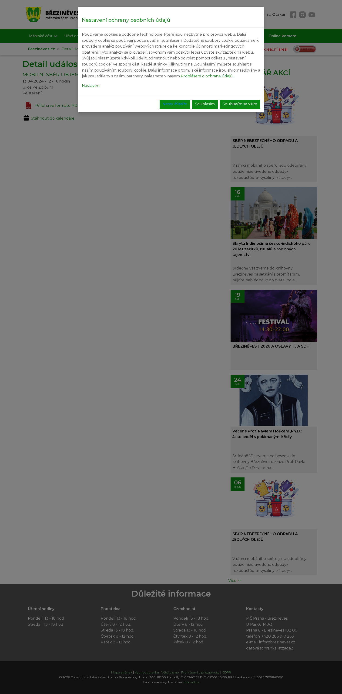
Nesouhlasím (175, 104)
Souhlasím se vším (240, 104)
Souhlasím (205, 104)
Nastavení (91, 85)
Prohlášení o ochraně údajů (207, 76)
